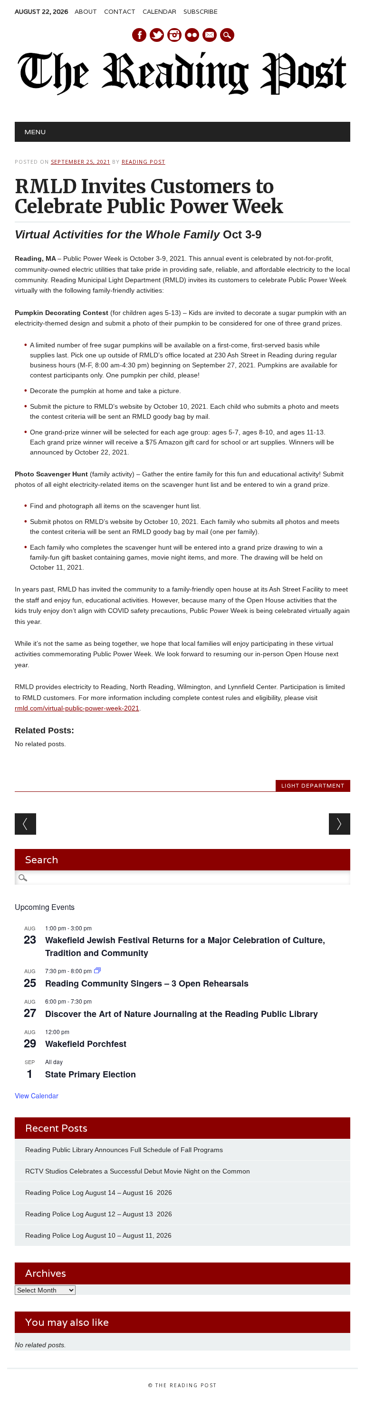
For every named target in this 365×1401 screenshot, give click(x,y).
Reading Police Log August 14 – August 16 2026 (98, 1192)
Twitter (157, 35)
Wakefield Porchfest (85, 1043)
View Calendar (36, 1095)
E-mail (210, 36)
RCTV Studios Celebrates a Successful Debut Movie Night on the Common (137, 1171)
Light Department (313, 785)
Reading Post (143, 161)
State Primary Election (90, 1074)
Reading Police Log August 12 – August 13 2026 (98, 1214)
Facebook (139, 35)
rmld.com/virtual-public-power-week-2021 (77, 708)
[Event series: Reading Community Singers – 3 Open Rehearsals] (97, 971)
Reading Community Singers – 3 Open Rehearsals (147, 983)
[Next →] (339, 824)
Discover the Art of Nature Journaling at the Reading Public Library (181, 1013)
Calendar (159, 12)
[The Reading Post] (182, 93)
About (86, 12)
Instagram (174, 35)
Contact (119, 12)
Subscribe (200, 12)
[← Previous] (25, 824)
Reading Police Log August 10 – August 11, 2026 (98, 1235)
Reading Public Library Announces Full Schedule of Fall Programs (124, 1150)
